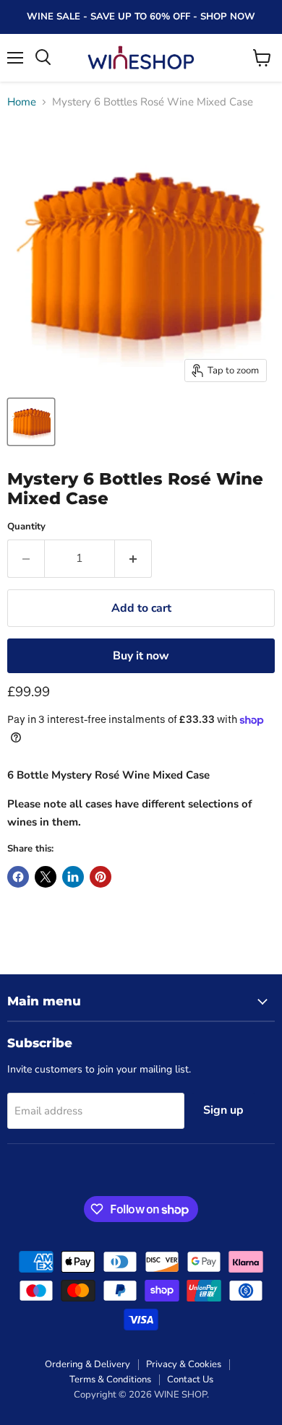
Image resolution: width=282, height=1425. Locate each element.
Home (21, 102)
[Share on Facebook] (18, 877)
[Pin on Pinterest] (100, 877)
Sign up (223, 1110)
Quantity (26, 526)
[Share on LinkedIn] (73, 877)
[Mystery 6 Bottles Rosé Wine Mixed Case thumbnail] (31, 422)
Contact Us (190, 1379)
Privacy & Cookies (183, 1364)
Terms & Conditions (110, 1379)
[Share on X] (45, 877)
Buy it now (141, 656)
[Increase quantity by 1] (133, 558)
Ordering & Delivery (87, 1364)
